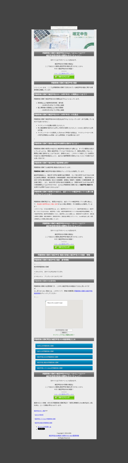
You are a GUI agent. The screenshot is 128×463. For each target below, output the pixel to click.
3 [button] (65, 50)
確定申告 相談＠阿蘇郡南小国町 (48, 362)
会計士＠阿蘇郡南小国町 (45, 351)
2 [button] (63, 50)
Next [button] (95, 39)
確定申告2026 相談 (39, 411)
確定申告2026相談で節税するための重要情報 (64, 435)
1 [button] (60, 50)
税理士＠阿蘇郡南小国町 (45, 346)
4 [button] (68, 50)
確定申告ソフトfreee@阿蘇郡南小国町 (45, 419)
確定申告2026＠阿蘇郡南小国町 (47, 357)
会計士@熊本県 (39, 415)
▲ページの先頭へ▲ (44, 427)
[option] (64, 39)
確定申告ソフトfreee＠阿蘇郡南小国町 (50, 368)
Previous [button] (33, 39)
